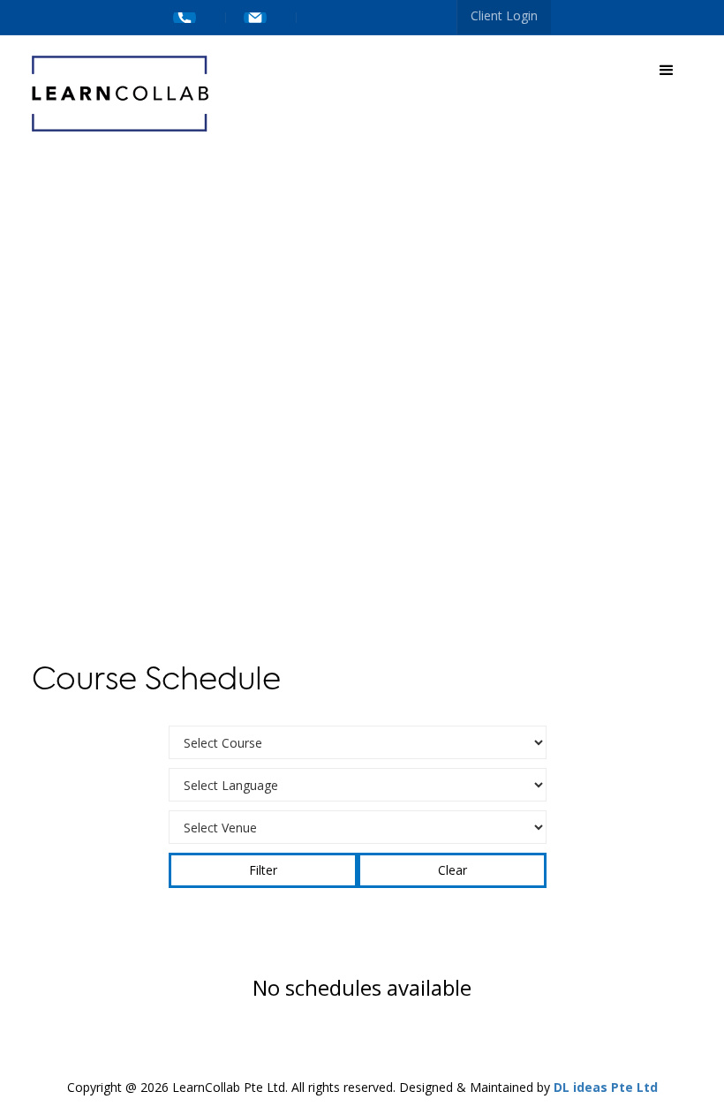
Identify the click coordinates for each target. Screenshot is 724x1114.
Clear (452, 870)
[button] (666, 70)
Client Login (504, 15)
